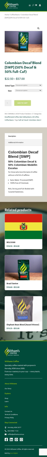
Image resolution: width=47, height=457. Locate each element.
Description (12, 136)
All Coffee (35, 117)
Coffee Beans (15, 14)
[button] (38, 28)
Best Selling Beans (26, 117)
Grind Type (9, 86)
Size (10, 91)
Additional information (16, 142)
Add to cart (22, 103)
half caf (21, 120)
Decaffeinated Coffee (12, 117)
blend (38, 120)
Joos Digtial (14, 453)
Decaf (26, 120)
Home (7, 14)
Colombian (32, 120)
